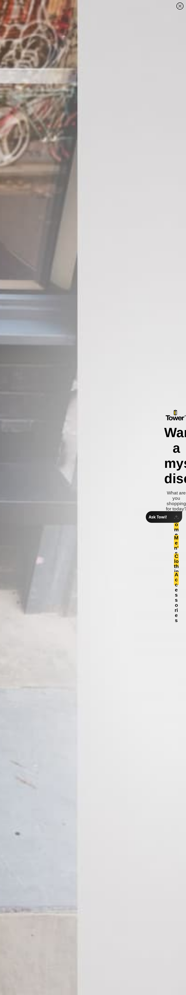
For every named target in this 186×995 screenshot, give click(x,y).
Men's (176, 541)
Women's (176, 523)
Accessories (176, 578)
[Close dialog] (180, 6)
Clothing (176, 560)
